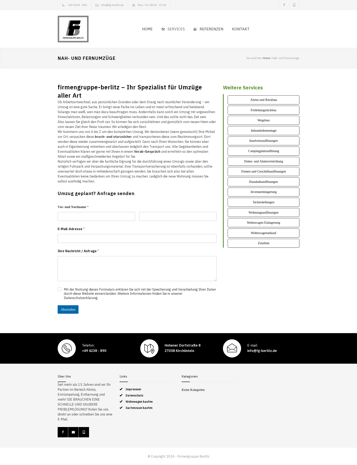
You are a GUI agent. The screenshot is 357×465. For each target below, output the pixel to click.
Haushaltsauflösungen (263, 181)
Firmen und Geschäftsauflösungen (263, 171)
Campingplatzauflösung (263, 151)
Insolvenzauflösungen (263, 140)
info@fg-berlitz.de (112, 5)
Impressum (133, 389)
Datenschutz (134, 395)
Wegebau (263, 120)
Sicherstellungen (263, 202)
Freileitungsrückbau (263, 110)
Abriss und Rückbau (263, 100)
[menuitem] (147, 29)
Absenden (68, 309)
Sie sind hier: (254, 58)
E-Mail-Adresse (71, 229)
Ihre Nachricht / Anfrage (78, 251)
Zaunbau (263, 243)
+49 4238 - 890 (77, 5)
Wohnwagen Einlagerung (263, 222)
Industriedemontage (263, 130)
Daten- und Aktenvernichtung (263, 161)
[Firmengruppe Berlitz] (73, 29)
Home (266, 58)
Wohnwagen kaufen (139, 401)
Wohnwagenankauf (263, 233)
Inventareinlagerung (264, 192)
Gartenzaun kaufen (139, 408)
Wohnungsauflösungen (263, 212)
